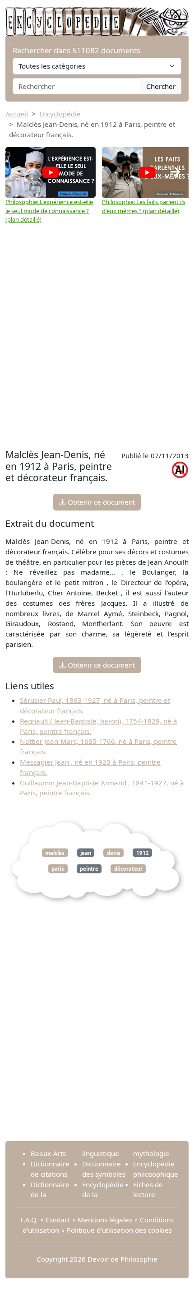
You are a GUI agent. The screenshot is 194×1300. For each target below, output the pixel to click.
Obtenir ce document (100, 501)
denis (113, 853)
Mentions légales (105, 1219)
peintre (89, 868)
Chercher (161, 86)
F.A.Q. (29, 1219)
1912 (142, 853)
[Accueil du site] (97, 16)
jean (85, 853)
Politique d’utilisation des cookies (119, 1230)
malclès (55, 853)
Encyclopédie (60, 113)
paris (57, 868)
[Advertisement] (97, 345)
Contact (58, 1219)
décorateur (128, 868)
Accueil (16, 113)
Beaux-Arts (48, 1153)
